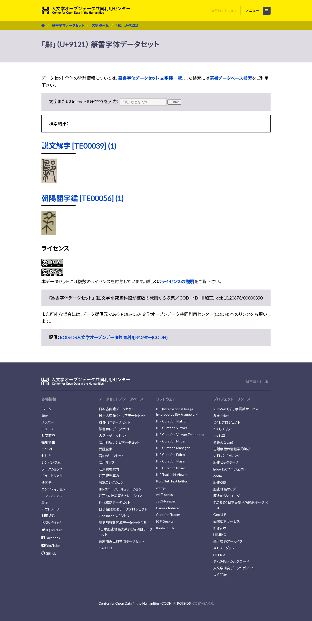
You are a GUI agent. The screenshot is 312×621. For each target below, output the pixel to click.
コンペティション (53, 489)
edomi (218, 476)
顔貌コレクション (111, 482)
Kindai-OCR (165, 528)
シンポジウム (50, 462)
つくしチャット (223, 429)
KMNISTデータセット (114, 422)
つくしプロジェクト (226, 422)
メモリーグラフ (223, 548)
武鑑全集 (105, 449)
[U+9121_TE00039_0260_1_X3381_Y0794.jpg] (49, 181)
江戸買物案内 (109, 469)
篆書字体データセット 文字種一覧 (150, 78)
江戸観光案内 (109, 476)
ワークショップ (51, 469)
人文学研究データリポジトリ (233, 568)
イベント (47, 449)
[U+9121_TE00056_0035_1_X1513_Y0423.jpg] (48, 233)
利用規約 (48, 516)
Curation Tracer (168, 514)
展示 (44, 502)
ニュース (47, 429)
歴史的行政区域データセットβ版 (122, 523)
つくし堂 (219, 436)
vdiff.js (161, 488)
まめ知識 (220, 575)
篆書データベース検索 (231, 78)
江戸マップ (107, 462)
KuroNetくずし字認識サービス (235, 409)
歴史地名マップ (224, 489)
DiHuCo (219, 555)
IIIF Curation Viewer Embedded (180, 434)
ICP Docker (165, 521)
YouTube (53, 545)
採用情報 (48, 442)
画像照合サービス (226, 521)
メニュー (253, 10)
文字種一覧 (100, 25)
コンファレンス (51, 496)
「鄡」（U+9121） (127, 25)
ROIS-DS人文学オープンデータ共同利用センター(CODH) (114, 337)
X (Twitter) (54, 530)
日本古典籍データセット (116, 409)
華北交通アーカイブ (227, 541)
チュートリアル (52, 476)
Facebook (52, 538)
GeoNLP (219, 514)
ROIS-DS (184, 603)
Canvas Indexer (168, 508)
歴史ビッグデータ (226, 462)
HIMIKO (219, 534)
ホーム (46, 409)
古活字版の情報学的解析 (232, 449)
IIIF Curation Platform (172, 421)
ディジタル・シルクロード (231, 561)
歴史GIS (219, 482)
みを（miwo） (222, 415)
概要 (44, 415)
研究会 (46, 482)
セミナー (47, 456)
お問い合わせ (51, 523)
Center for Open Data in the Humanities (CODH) (135, 603)
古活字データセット (113, 436)
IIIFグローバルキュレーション (120, 489)
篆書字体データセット (68, 25)
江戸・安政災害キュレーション (120, 496)
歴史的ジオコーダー (228, 496)
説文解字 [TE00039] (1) (79, 145)
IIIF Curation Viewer (171, 428)
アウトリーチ (50, 509)
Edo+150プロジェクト (229, 469)
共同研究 (48, 436)
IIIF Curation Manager (173, 448)
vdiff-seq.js (164, 494)
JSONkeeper (166, 501)
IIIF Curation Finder (171, 441)
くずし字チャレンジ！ (227, 456)
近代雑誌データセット (114, 502)
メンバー (47, 422)
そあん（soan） (223, 442)
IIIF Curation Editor (170, 454)
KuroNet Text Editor (171, 481)
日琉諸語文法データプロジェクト (123, 509)
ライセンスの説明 (177, 281)
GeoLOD (105, 548)
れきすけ (219, 528)
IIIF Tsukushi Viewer (172, 474)
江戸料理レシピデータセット (119, 442)
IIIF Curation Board (170, 468)
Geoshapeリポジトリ (114, 516)
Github (50, 553)
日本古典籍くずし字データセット (122, 415)
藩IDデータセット (111, 456)
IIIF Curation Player (171, 461)
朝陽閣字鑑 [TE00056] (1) (82, 198)
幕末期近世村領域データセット (121, 541)
